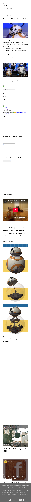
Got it (21, 500)
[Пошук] (27, 2)
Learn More (12, 500)
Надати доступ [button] (6, 349)
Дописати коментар (16, 453)
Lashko (5, 6)
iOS (15, 352)
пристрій (11, 352)
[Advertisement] (15, 409)
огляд (7, 352)
